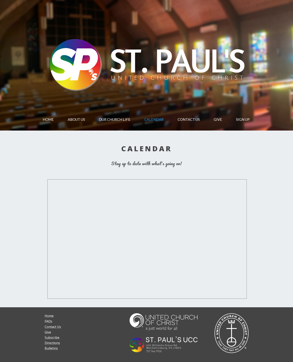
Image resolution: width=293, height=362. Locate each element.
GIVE (218, 119)
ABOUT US (76, 119)
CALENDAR (154, 119)
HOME (48, 119)
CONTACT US (189, 119)
